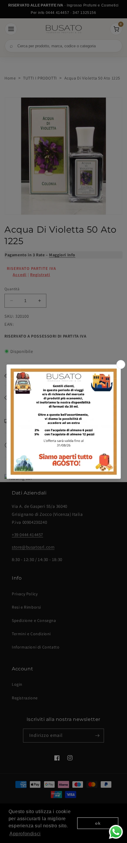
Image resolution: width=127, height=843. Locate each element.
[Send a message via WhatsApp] (116, 832)
